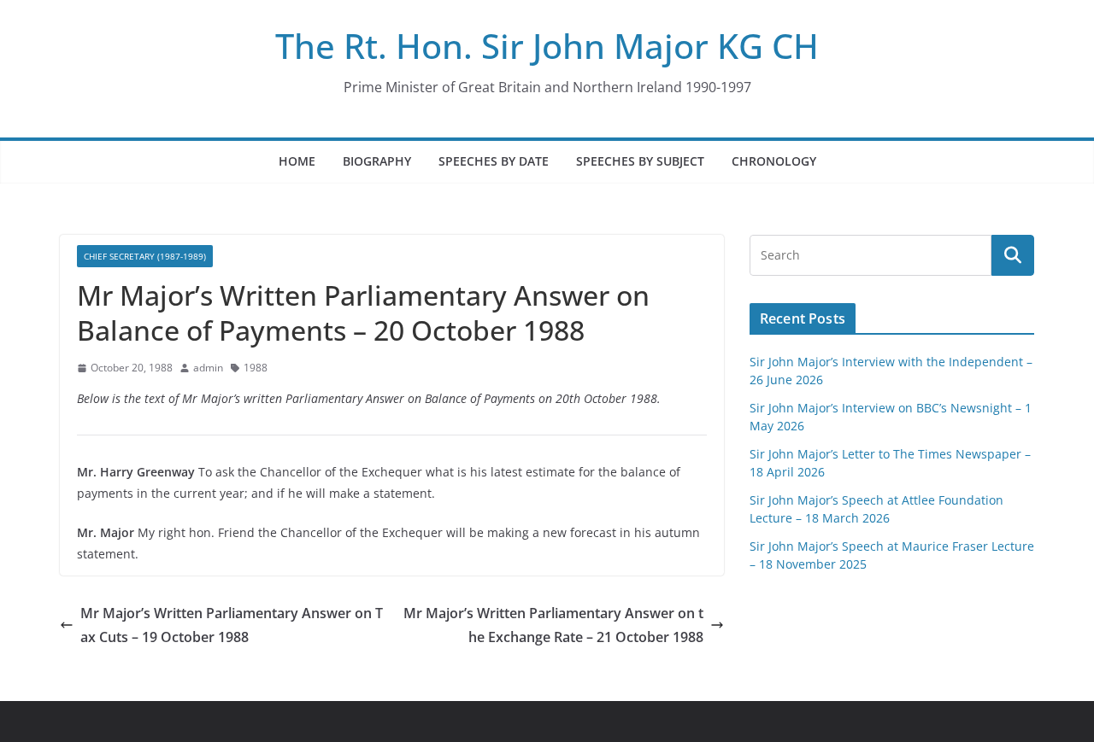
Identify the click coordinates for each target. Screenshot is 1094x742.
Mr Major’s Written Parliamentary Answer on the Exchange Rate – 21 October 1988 (553, 625)
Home (297, 161)
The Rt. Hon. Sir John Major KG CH (547, 45)
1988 (256, 367)
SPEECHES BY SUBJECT (640, 161)
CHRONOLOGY (774, 161)
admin (208, 367)
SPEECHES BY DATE (493, 161)
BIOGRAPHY (377, 161)
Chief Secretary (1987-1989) (145, 256)
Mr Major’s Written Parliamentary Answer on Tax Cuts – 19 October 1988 (231, 625)
